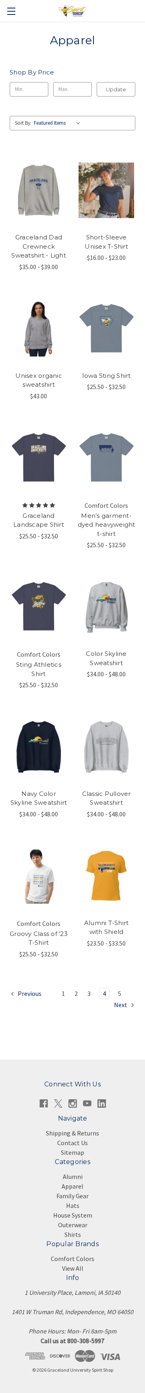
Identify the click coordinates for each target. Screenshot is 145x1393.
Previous (29, 993)
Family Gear (72, 1196)
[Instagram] (72, 1103)
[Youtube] (87, 1103)
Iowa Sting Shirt (106, 375)
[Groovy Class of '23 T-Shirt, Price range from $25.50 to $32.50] (38, 876)
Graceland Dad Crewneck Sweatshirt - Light (38, 246)
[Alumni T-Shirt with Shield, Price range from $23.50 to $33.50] (106, 876)
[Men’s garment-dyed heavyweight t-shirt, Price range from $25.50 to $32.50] (106, 458)
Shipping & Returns (72, 1133)
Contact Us (72, 1143)
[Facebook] (43, 1103)
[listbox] (59, 123)
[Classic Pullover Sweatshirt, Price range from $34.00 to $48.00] (106, 746)
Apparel (72, 1186)
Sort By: (23, 123)
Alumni (73, 1177)
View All (72, 1268)
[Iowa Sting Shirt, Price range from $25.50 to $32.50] (106, 328)
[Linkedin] (101, 1103)
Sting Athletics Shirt (38, 669)
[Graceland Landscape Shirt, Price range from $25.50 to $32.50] (38, 458)
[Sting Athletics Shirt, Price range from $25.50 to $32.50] (38, 606)
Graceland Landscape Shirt (38, 520)
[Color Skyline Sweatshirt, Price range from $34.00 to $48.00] (106, 606)
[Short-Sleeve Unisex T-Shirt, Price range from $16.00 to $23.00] (106, 190)
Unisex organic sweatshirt (38, 380)
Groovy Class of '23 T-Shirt (39, 938)
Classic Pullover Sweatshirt (106, 798)
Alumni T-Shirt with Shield (106, 927)
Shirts (72, 1234)
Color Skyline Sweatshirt (106, 658)
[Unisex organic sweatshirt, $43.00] (38, 328)
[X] (58, 1103)
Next (121, 1005)
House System (72, 1215)
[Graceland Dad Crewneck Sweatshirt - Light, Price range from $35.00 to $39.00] (38, 190)
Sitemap (72, 1152)
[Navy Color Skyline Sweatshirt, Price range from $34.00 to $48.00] (38, 746)
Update (116, 89)
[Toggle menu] (11, 11)
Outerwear (72, 1225)
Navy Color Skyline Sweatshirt (38, 798)
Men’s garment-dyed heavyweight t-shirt (106, 525)
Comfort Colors (72, 1259)
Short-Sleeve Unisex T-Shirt (106, 241)
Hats (72, 1205)
